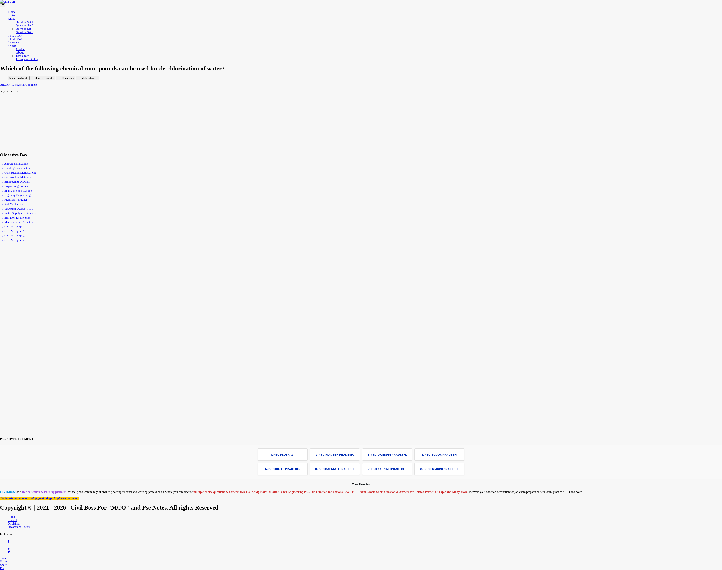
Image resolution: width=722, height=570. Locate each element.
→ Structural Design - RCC (17, 208)
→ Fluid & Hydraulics (14, 199)
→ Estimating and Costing (16, 190)
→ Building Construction (16, 168)
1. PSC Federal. (282, 454)
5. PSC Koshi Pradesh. (282, 469)
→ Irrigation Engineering (15, 217)
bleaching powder (44, 78)
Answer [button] (5, 84)
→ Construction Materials (16, 177)
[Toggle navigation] (2, 5)
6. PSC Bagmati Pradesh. (335, 469)
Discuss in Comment (24, 84)
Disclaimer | (15, 523)
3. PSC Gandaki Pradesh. (387, 454)
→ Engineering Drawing (15, 181)
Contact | (13, 520)
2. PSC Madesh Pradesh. (335, 454)
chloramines (67, 78)
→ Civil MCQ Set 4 (13, 240)
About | (12, 516)
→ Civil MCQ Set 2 (13, 231)
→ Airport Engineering (14, 163)
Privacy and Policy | (19, 526)
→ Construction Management (18, 172)
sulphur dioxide (89, 78)
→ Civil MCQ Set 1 (13, 226)
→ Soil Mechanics (12, 204)
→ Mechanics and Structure (17, 222)
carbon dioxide (20, 78)
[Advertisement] (113, 122)
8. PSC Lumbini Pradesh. (439, 469)
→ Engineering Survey (14, 186)
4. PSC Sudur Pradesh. (439, 454)
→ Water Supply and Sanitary (18, 213)
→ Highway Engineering (16, 195)
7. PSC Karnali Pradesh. (387, 469)
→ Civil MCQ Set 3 (13, 235)
